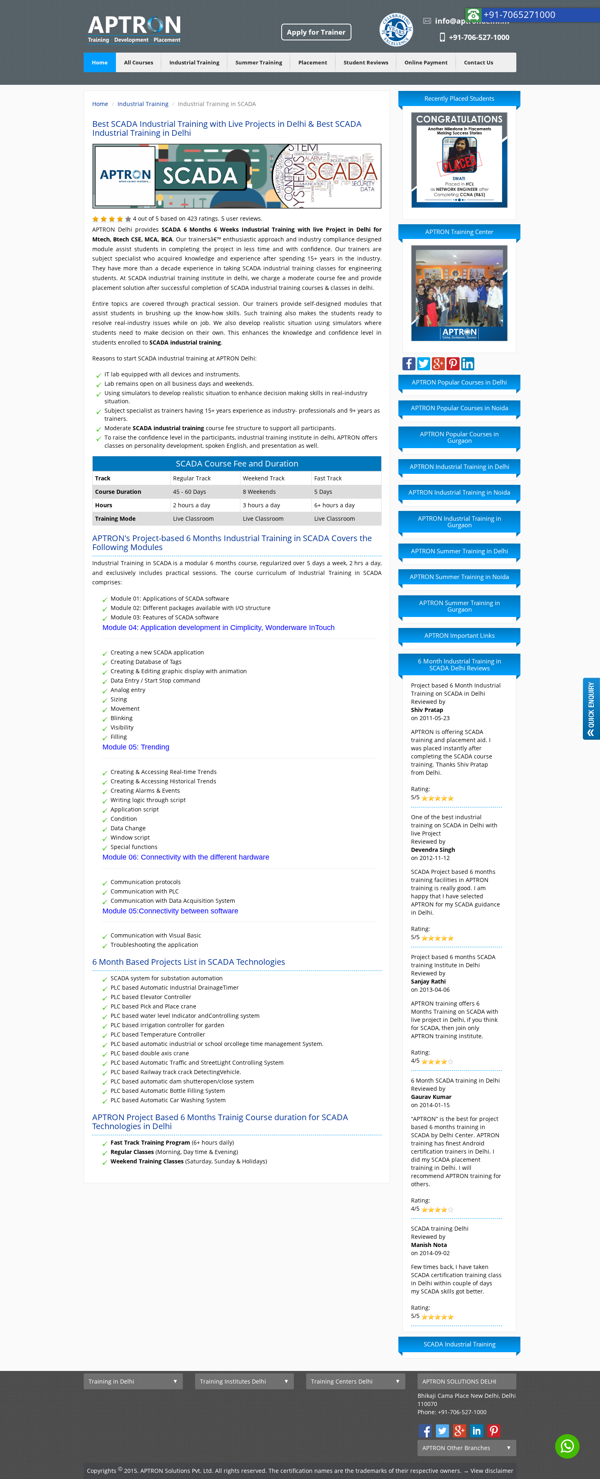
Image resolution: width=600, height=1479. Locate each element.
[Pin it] (453, 363)
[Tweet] (423, 363)
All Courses (138, 62)
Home (100, 62)
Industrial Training (194, 62)
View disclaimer (492, 1471)
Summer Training (259, 62)
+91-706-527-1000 (479, 37)
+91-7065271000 (520, 14)
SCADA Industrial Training (460, 1344)
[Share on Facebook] (409, 363)
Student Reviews (366, 62)
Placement (312, 62)
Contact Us (478, 62)
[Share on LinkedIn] (467, 363)
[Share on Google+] (438, 363)
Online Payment (426, 62)
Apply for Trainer (316, 32)
